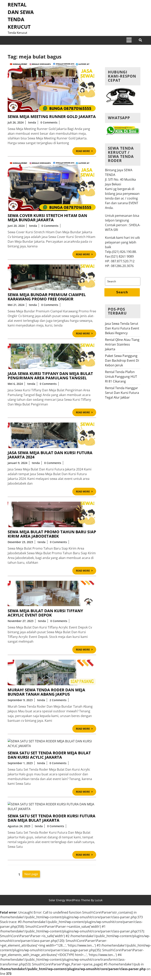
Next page (31, 874)
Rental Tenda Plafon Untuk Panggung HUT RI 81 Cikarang (121, 376)
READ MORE (86, 151)
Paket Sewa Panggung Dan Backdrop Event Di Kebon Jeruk (122, 360)
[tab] (129, 40)
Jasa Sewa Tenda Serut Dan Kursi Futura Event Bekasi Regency (122, 328)
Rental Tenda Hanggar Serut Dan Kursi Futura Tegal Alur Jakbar (122, 393)
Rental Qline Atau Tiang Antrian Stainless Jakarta (122, 344)
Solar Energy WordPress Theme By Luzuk (75, 900)
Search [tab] (122, 292)
